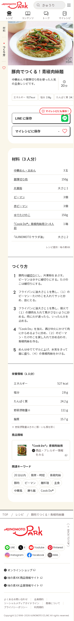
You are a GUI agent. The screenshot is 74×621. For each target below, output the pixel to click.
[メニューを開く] (68, 5)
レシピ (19, 514)
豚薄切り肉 (21, 179)
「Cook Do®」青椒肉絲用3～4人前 (34, 226)
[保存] (4, 67)
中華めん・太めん (25, 170)
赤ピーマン (21, 206)
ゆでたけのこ (22, 215)
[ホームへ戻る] (15, 5)
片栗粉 (18, 188)
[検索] (38, 5)
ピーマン (19, 197)
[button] (50, 5)
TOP (5, 514)
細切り (31, 275)
